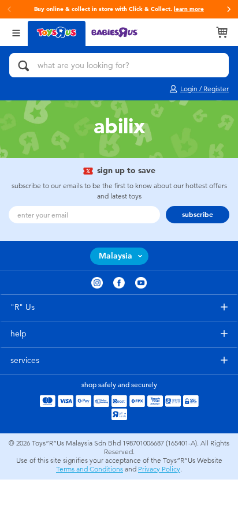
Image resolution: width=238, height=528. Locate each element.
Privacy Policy (159, 469)
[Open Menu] (16, 32)
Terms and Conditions (89, 469)
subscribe (197, 215)
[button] (228, 9)
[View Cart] (222, 32)
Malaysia (115, 256)
